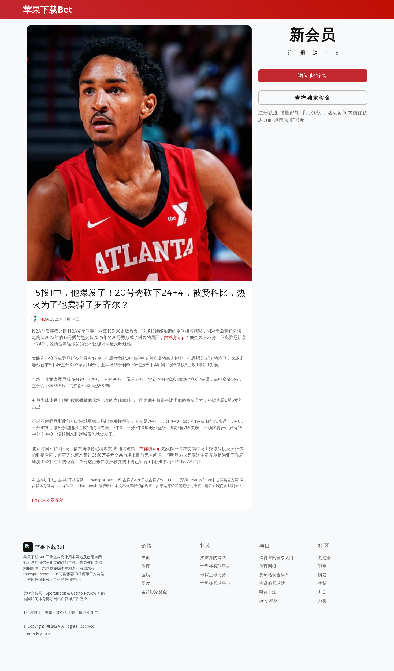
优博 (322, 583)
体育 (145, 566)
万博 (322, 600)
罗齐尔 (56, 500)
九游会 (324, 557)
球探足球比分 (213, 575)
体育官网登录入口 (276, 557)
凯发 (322, 575)
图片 (145, 583)
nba (36, 500)
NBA (44, 319)
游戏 (145, 575)
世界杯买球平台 (215, 566)
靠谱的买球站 (272, 583)
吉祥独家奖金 (313, 97)
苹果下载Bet (47, 9)
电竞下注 (267, 592)
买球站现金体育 (274, 575)
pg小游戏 (268, 600)
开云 (322, 592)
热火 (45, 500)
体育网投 (267, 566)
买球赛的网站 (213, 557)
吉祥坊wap (150, 448)
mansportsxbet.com (40, 573)
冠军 (322, 566)
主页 (145, 557)
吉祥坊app (174, 337)
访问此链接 (313, 75)
